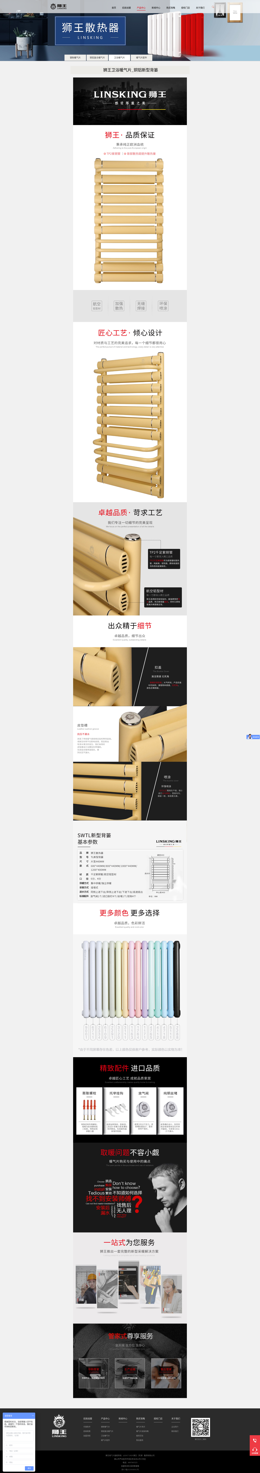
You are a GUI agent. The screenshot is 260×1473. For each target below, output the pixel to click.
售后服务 (139, 1440)
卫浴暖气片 (119, 57)
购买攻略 (170, 8)
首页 (114, 8)
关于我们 (200, 8)
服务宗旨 (139, 1436)
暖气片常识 (140, 1427)
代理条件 (86, 1427)
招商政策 (86, 1431)
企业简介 (174, 1427)
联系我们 (174, 1431)
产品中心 (141, 8)
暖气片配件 (141, 57)
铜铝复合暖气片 (97, 57)
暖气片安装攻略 (142, 1431)
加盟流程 (86, 1436)
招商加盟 (126, 8)
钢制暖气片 (75, 57)
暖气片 (111, 1455)
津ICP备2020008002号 (130, 1470)
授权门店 (185, 8)
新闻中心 (156, 8)
